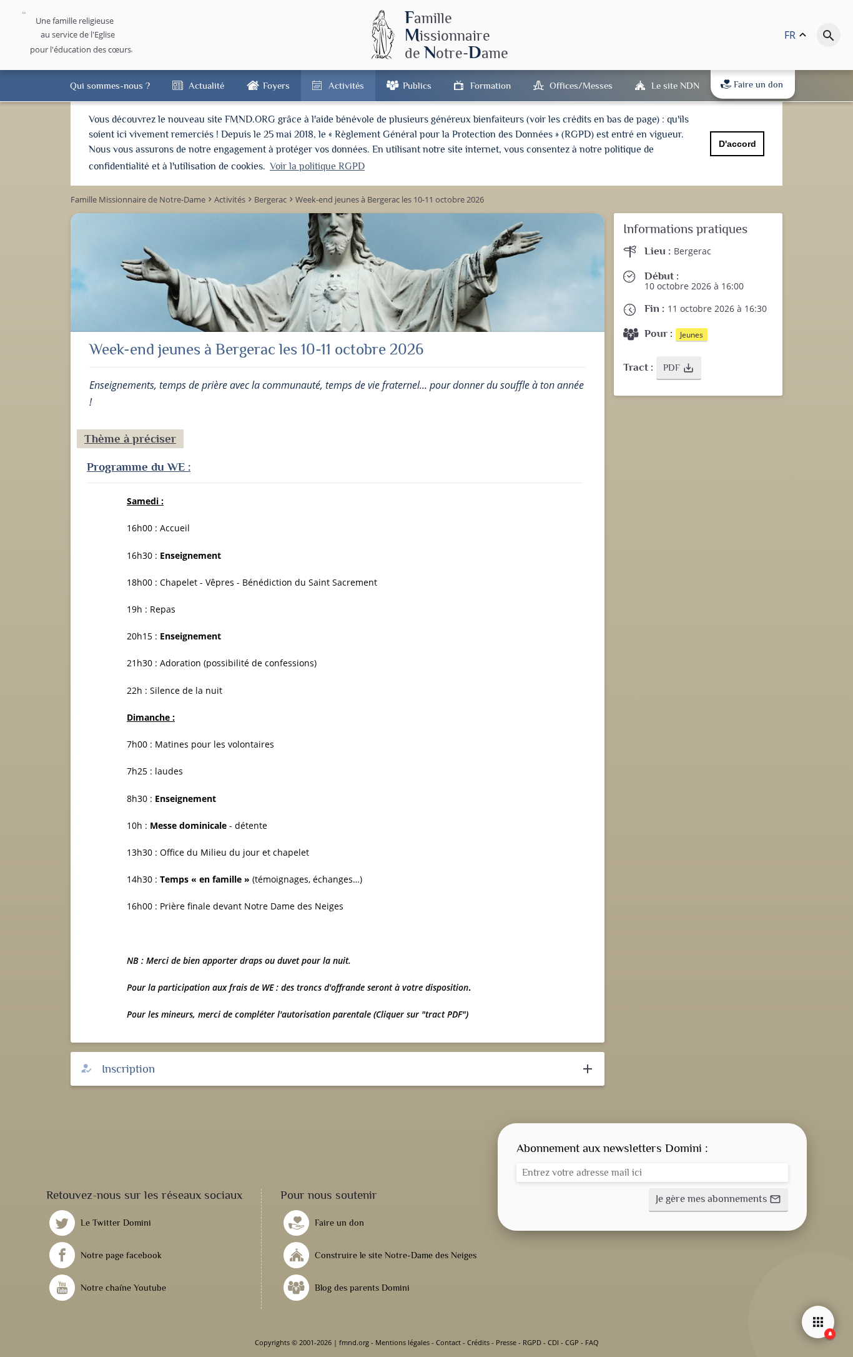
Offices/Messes (581, 85)
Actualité (206, 85)
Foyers (276, 85)
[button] (678, 368)
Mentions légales (402, 1342)
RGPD (532, 1342)
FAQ (592, 1342)
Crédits (478, 1342)
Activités (346, 85)
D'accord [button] (737, 144)
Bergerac (692, 251)
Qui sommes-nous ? (110, 85)
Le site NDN (675, 85)
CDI (553, 1342)
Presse (506, 1342)
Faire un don (758, 84)
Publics (417, 85)
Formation (490, 85)
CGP (572, 1342)
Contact (448, 1342)
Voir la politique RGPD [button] (317, 166)
